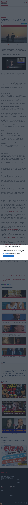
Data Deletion (9, 258)
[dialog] (14, 252)
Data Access (14, 258)
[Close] (26, 246)
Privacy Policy (18, 258)
